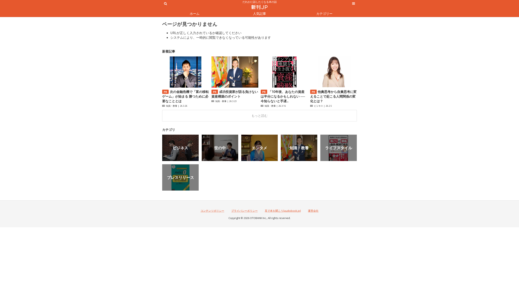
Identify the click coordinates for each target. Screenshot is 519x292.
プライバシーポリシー (244, 211)
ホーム (194, 13)
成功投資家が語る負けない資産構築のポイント (234, 94)
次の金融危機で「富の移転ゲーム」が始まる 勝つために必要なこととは (185, 96)
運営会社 (313, 211)
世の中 (220, 147)
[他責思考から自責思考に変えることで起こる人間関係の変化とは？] (333, 86)
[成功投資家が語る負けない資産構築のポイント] (234, 86)
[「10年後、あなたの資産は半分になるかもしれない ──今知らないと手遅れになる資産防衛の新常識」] (284, 86)
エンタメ (259, 147)
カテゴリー (324, 13)
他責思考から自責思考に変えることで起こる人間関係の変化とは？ (333, 96)
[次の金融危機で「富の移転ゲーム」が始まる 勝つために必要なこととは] (185, 86)
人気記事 (259, 13)
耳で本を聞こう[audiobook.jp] (283, 211)
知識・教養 (171, 105)
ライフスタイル (338, 147)
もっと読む (259, 115)
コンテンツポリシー (212, 211)
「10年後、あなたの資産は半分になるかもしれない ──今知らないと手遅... (283, 96)
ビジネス (318, 105)
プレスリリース (180, 177)
